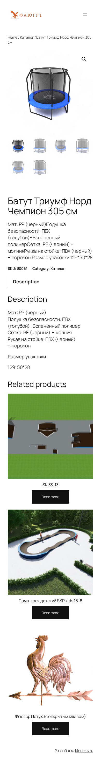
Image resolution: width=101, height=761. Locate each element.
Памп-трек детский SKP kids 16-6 (50, 600)
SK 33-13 (50, 484)
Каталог (26, 37)
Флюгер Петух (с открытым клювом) (50, 716)
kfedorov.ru (84, 750)
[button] (84, 59)
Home (12, 37)
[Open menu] (85, 15)
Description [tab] (26, 281)
